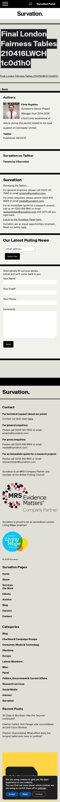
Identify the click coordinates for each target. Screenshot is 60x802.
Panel (5, 672)
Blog (5, 605)
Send (8, 344)
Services (7, 585)
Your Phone (9, 299)
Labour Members (12, 661)
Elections (7, 650)
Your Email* (9, 288)
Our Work (7, 588)
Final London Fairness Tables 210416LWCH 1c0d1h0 (29, 76)
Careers (7, 610)
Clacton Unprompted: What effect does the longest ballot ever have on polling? (26, 734)
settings (42, 788)
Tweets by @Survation (16, 161)
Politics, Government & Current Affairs (24, 678)
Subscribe (12, 256)
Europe (6, 656)
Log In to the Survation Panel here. (22, 219)
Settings (39, 794)
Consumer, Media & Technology (20, 644)
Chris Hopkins (29, 104)
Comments (9, 309)
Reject (25, 794)
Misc (5, 667)
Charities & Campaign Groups (19, 639)
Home (5, 574)
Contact (7, 616)
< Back (4, 89)
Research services (13, 684)
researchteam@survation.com (19, 211)
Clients (6, 594)
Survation (8, 700)
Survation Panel (46, 4)
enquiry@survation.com (32, 193)
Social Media (9, 689)
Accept (12, 794)
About (6, 579)
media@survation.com (31, 201)
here (23, 227)
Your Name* (9, 278)
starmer (7, 695)
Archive (7, 599)
